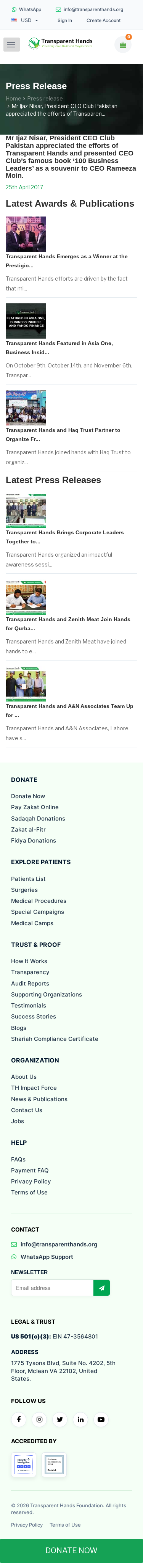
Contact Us (26, 1110)
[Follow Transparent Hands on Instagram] (39, 1419)
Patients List (28, 878)
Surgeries (24, 889)
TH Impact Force (34, 1087)
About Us (24, 1076)
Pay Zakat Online (35, 807)
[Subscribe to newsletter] (101, 1288)
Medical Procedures (38, 900)
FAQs (18, 1159)
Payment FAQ (30, 1170)
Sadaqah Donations (38, 818)
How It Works (29, 961)
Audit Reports (30, 983)
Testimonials (28, 1005)
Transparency (30, 972)
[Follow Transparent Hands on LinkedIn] (80, 1419)
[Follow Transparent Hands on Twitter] (59, 1419)
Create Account (104, 20)
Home (13, 98)
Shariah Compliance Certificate (54, 1038)
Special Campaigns (37, 911)
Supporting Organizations (46, 994)
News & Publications (39, 1099)
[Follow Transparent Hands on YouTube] (101, 1419)
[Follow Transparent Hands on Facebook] (18, 1419)
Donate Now (28, 796)
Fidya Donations (33, 840)
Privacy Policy (31, 1181)
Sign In (65, 20)
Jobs (17, 1121)
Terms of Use (29, 1192)
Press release (45, 98)
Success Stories (33, 1016)
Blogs (18, 1027)
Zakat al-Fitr (28, 829)
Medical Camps (32, 923)
